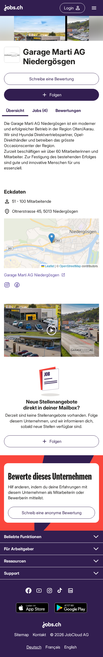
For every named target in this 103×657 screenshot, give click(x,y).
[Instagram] (49, 590)
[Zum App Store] (32, 608)
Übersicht (15, 110)
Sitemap (21, 634)
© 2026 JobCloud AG (69, 634)
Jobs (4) (40, 110)
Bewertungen (68, 110)
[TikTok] (60, 590)
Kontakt (39, 634)
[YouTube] (39, 590)
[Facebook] (28, 590)
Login (69, 7)
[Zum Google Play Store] (70, 608)
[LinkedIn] (70, 590)
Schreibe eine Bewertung (51, 78)
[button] (51, 330)
